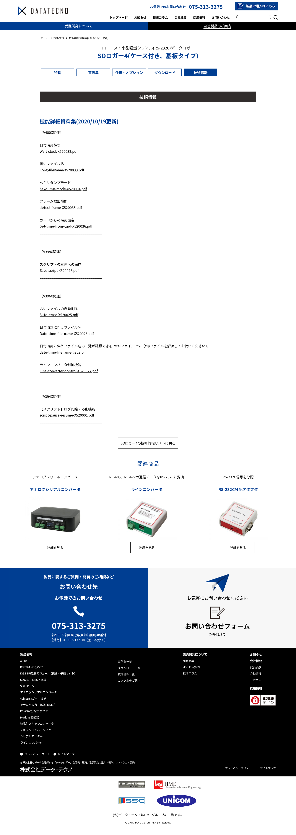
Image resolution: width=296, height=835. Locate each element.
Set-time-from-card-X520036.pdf (66, 226)
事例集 (93, 72)
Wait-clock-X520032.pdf (59, 151)
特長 (57, 72)
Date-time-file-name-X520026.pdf (67, 333)
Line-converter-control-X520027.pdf (69, 370)
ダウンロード (165, 72)
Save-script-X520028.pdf (59, 270)
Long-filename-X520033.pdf (62, 169)
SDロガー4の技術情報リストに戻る (148, 443)
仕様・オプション (129, 72)
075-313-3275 (206, 6)
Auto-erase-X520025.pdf (59, 314)
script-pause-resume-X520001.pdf (67, 415)
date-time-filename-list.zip (62, 352)
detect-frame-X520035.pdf (61, 207)
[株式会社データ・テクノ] (43, 10)
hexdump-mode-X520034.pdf (63, 188)
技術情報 (201, 72)
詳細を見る (55, 547)
